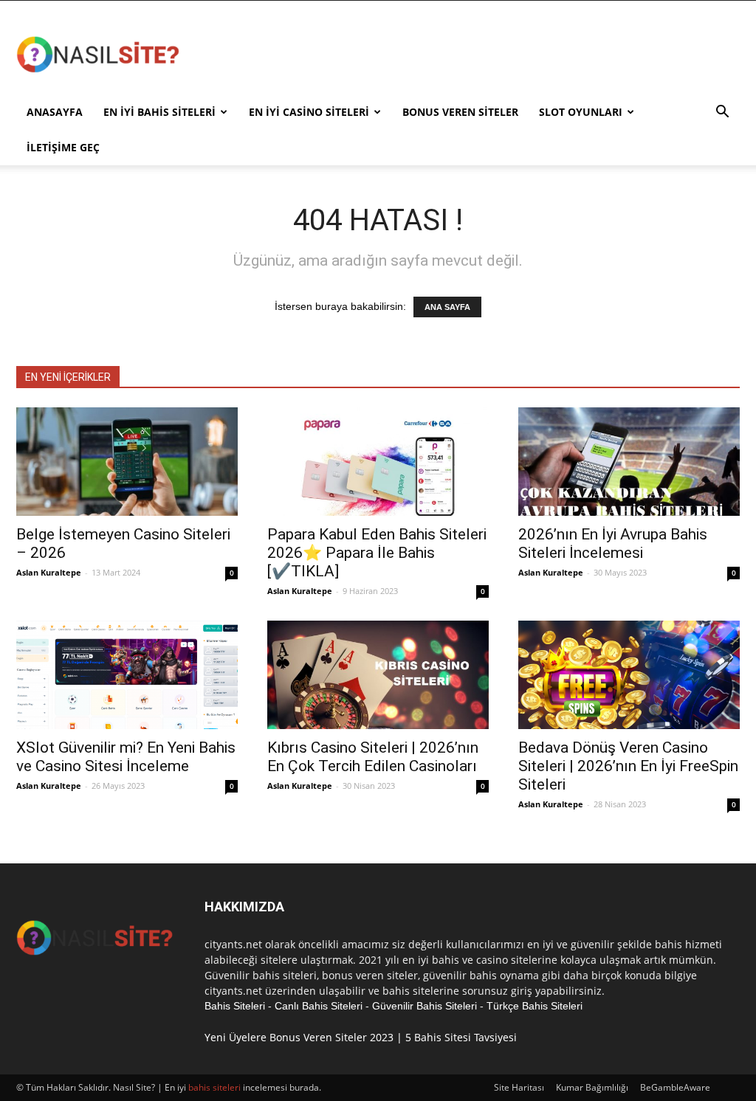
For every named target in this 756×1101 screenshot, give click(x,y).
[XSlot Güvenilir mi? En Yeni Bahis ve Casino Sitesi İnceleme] (127, 675)
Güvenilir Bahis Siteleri (424, 1006)
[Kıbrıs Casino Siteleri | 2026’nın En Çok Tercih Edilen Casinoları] (378, 675)
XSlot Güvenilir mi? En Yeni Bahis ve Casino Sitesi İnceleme (126, 757)
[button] (722, 113)
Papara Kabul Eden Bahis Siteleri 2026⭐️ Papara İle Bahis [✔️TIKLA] (377, 552)
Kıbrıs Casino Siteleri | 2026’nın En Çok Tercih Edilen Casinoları (372, 757)
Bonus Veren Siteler (460, 112)
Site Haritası (519, 1087)
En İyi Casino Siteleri (309, 112)
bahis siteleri (214, 1087)
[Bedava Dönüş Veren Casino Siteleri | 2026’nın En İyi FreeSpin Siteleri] (629, 675)
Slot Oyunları (580, 112)
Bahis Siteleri (235, 1006)
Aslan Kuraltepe (48, 572)
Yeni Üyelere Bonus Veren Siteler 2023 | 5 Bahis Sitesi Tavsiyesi (361, 1037)
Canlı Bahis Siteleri (318, 1006)
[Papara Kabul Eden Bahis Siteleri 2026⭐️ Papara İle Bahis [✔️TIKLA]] (378, 461)
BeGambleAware (675, 1087)
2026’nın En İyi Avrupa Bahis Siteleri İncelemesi (612, 543)
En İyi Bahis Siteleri (159, 112)
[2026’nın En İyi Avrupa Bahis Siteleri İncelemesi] (629, 461)
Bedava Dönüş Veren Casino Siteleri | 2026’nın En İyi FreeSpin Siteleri (628, 766)
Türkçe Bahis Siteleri (535, 1006)
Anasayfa (55, 112)
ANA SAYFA (447, 307)
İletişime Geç (63, 147)
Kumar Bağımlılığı (592, 1087)
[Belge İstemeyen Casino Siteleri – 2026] (127, 461)
